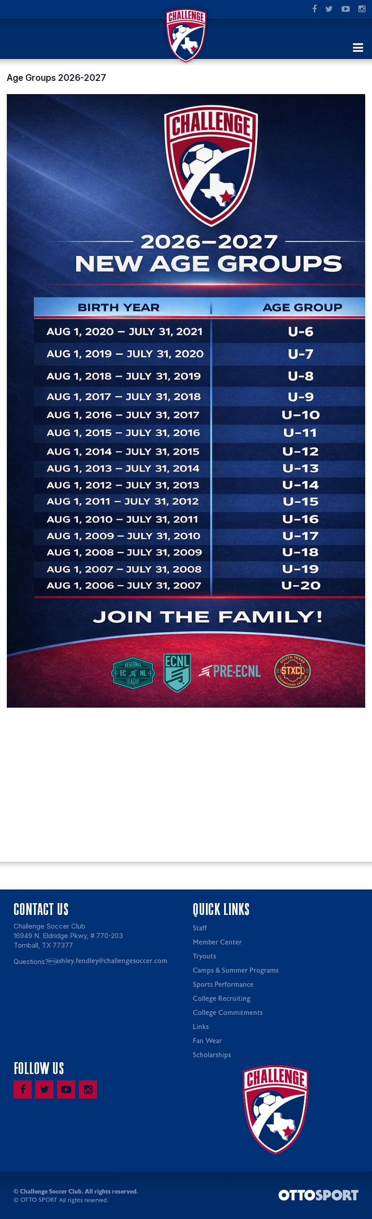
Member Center (217, 942)
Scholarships (212, 1055)
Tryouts (204, 956)
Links (201, 1027)
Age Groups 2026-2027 (56, 77)
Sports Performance (223, 985)
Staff (200, 928)
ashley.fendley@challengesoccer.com (111, 961)
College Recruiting (221, 999)
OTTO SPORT (38, 1200)
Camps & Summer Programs (236, 970)
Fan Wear (207, 1041)
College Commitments (228, 1013)
